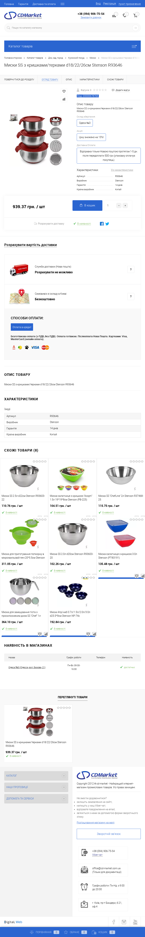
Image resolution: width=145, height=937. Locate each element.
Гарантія (23, 4)
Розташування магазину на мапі (95, 822)
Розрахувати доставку (51, 223)
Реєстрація (109, 3)
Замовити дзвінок (91, 17)
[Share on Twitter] (107, 224)
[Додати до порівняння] (64, 99)
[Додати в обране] (64, 91)
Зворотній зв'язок (109, 834)
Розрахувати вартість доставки (30, 245)
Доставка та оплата (44, 4)
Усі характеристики (122, 170)
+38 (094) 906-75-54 (91, 14)
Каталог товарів (20, 46)
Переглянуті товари (72, 697)
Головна (9, 4)
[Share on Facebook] (102, 224)
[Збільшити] (36, 140)
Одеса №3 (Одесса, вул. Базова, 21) (26, 667)
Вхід (98, 3)
